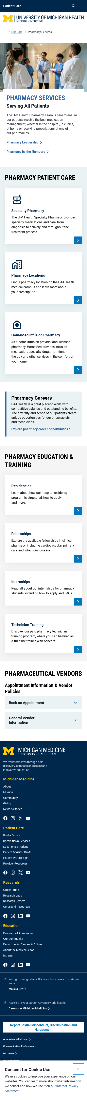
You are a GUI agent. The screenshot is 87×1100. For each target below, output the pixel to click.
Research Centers (14, 901)
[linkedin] (20, 916)
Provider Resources (15, 863)
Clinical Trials (11, 889)
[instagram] (13, 818)
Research (11, 882)
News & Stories (12, 809)
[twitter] (20, 818)
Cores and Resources (16, 906)
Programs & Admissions (18, 933)
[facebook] (5, 818)
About (7, 786)
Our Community (13, 938)
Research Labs (12, 895)
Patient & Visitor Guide (17, 852)
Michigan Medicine (18, 779)
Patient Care (13, 828)
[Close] (78, 1069)
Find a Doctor (11, 835)
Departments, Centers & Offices (22, 944)
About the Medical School (19, 950)
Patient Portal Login (15, 857)
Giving (7, 803)
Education (11, 925)
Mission (8, 792)
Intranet (8, 955)
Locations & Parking (16, 846)
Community (10, 797)
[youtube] (28, 818)
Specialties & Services (16, 841)
